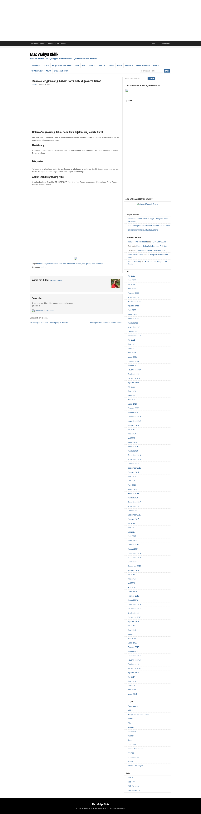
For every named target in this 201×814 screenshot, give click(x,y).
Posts (154, 43)
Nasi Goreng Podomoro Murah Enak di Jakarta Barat (149, 226)
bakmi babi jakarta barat (47, 264)
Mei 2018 (131, 481)
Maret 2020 (132, 404)
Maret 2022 (132, 314)
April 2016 (132, 587)
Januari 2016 (133, 600)
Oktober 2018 (133, 464)
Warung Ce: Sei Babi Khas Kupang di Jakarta (49, 323)
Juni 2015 (132, 630)
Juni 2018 (132, 476)
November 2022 (134, 297)
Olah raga (129, 65)
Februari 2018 (133, 494)
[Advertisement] (88, 20)
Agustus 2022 (133, 306)
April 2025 (132, 280)
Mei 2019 (131, 438)
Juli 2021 (131, 340)
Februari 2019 (133, 447)
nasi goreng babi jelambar (92, 264)
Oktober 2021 (133, 331)
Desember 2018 (134, 455)
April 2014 (132, 690)
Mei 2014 (131, 686)
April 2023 (132, 289)
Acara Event (35, 65)
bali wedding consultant (137, 242)
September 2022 (134, 302)
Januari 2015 (133, 651)
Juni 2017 (132, 528)
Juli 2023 (131, 284)
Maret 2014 (132, 694)
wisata (48, 71)
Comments (165, 43)
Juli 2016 (131, 575)
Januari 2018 (133, 498)
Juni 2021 (132, 344)
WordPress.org (134, 790)
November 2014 (134, 660)
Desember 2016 (134, 553)
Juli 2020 (131, 387)
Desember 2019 (134, 417)
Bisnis (77, 65)
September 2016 (134, 566)
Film (83, 65)
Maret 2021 (132, 357)
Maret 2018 (132, 489)
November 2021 (134, 327)
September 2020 (134, 378)
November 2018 (134, 459)
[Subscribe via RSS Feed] (43, 310)
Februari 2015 (133, 647)
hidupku (91, 65)
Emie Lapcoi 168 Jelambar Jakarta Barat (105, 323)
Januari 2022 (133, 323)
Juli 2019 (131, 430)
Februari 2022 (133, 319)
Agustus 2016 (133, 570)
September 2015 (134, 617)
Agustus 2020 (133, 383)
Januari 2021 (133, 366)
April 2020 (132, 400)
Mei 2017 (131, 532)
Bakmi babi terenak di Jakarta (69, 264)
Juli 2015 (131, 626)
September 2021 (134, 336)
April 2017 (132, 536)
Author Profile (56, 280)
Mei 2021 (131, 348)
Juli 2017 (131, 523)
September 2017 (134, 515)
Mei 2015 (131, 634)
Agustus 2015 (133, 622)
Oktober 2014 (133, 664)
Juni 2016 (132, 579)
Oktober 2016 (133, 562)
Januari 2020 (133, 412)
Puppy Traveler (134, 262)
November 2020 (134, 370)
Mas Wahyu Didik (44, 54)
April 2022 (132, 310)
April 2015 (132, 639)
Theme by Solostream (116, 808)
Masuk (130, 777)
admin (34, 84)
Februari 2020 (133, 408)
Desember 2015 (134, 604)
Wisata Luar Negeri (61, 71)
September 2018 (134, 468)
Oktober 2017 (133, 511)
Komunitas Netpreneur (56, 43)
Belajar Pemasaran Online (62, 65)
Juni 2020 (132, 391)
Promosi (156, 65)
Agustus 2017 (133, 519)
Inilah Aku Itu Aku (38, 43)
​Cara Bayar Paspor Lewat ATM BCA (151, 250)
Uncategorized (37, 71)
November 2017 (134, 506)
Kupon (119, 65)
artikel (46, 65)
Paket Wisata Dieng (135, 255)
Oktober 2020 (133, 374)
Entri (132, 782)
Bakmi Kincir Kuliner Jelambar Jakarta (143, 230)
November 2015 (134, 609)
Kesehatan (101, 65)
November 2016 (134, 558)
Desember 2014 (134, 656)
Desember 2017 (134, 502)
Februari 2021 (133, 361)
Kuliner (111, 65)
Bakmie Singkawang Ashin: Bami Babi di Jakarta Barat (66, 81)
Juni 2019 (132, 434)
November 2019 (134, 421)
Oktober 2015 (133, 613)
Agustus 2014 (133, 673)
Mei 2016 (131, 583)
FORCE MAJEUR (159, 242)
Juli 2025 (131, 276)
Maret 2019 (132, 442)
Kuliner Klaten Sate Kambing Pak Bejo (151, 246)
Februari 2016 (133, 596)
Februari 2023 (133, 293)
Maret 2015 (132, 643)
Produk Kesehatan (143, 65)
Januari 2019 (133, 451)
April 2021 (132, 353)
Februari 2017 (133, 545)
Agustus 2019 (133, 425)
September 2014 (134, 668)
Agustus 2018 (133, 472)
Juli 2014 (131, 677)
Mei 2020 (131, 395)
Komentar (134, 786)
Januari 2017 (133, 549)
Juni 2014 (132, 681)
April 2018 (132, 485)
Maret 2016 (132, 592)
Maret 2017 (132, 540)
